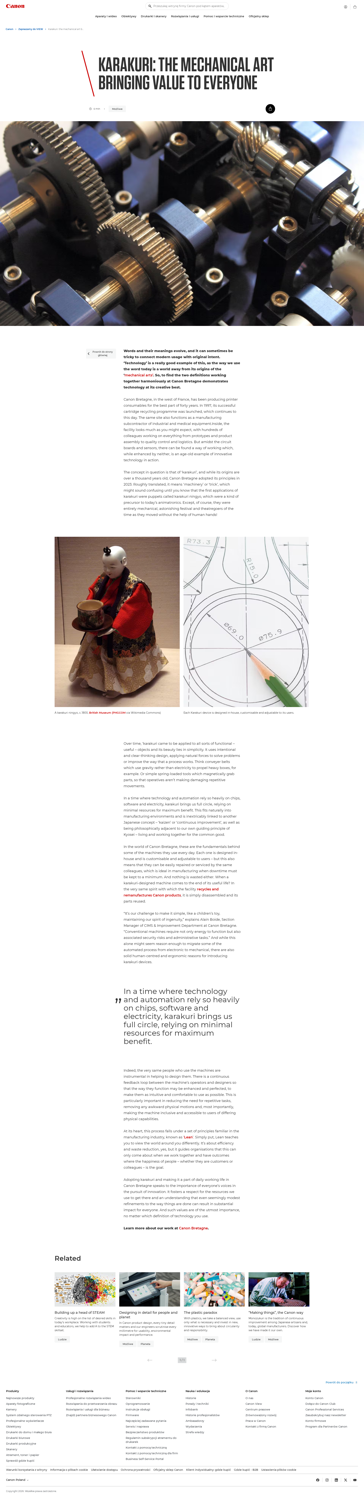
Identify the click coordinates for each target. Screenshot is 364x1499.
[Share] (270, 109)
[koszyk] (355, 7)
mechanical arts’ (139, 375)
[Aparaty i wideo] (118, 16)
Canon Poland (16, 1480)
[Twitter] (345, 1480)
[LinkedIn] (336, 1480)
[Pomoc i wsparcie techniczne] (245, 16)
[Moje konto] (346, 7)
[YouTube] (354, 1480)
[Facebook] (317, 1480)
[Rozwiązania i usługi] (200, 16)
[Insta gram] (327, 1480)
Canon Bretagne (193, 1228)
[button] (149, 1360)
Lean (188, 1137)
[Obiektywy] (137, 16)
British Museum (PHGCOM (107, 712)
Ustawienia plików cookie (278, 1470)
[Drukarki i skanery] (167, 16)
